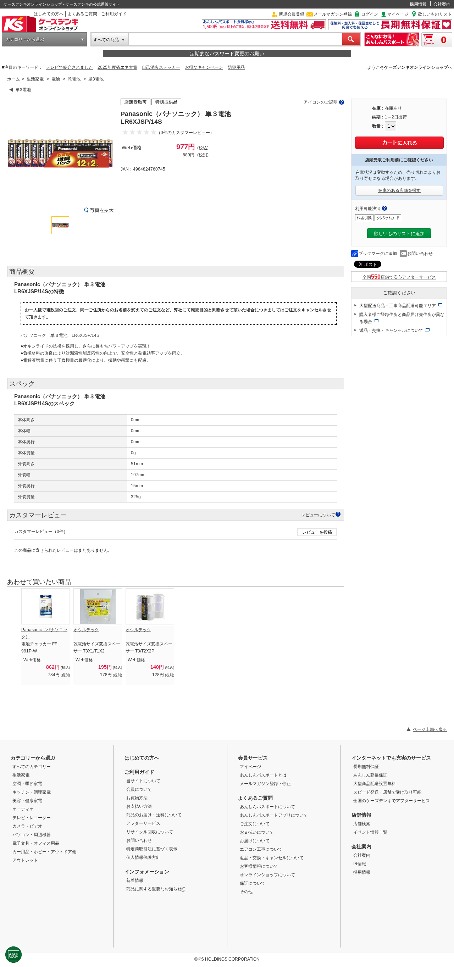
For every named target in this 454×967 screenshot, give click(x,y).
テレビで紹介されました (69, 67)
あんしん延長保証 (370, 775)
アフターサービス (143, 823)
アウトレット (25, 860)
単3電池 (96, 79)
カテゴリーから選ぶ (25, 39)
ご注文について (255, 823)
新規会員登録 (291, 14)
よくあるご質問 (82, 13)
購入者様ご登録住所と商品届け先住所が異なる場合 (401, 318)
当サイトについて (143, 780)
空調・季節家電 (27, 783)
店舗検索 (361, 823)
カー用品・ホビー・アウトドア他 (44, 851)
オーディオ (23, 809)
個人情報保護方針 (143, 857)
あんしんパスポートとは (263, 775)
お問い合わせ (420, 253)
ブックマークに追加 (378, 253)
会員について (139, 789)
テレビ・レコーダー (31, 817)
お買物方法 (137, 797)
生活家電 (35, 79)
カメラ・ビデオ (27, 826)
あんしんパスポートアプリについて (274, 815)
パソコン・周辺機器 (31, 834)
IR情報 (359, 863)
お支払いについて (257, 832)
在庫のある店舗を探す (399, 190)
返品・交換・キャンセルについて (391, 330)
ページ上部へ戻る (430, 729)
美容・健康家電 (27, 800)
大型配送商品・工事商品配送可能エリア (397, 305)
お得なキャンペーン (204, 67)
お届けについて (255, 840)
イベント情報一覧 (370, 832)
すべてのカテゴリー (31, 766)
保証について (252, 883)
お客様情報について (259, 866)
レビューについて (318, 514)
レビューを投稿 (317, 532)
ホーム (13, 79)
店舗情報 (361, 815)
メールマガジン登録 (333, 14)
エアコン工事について (261, 849)
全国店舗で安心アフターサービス (399, 277)
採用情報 (418, 4)
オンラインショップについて (267, 874)
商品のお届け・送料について (154, 814)
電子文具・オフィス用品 (35, 843)
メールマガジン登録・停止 (265, 783)
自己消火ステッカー (161, 67)
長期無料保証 (366, 766)
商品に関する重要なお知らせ (154, 889)
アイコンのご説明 (321, 102)
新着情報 (134, 880)
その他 (246, 891)
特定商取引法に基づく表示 (151, 848)
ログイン (369, 14)
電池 (55, 79)
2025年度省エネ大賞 (117, 67)
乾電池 (74, 79)
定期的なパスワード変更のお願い (227, 53)
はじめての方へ (48, 13)
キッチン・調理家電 (31, 792)
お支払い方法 (139, 806)
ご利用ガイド (114, 13)
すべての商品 (106, 39)
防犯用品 (236, 67)
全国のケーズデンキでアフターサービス (391, 800)
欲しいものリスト (435, 14)
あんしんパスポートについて (267, 806)
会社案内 (441, 4)
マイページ (398, 14)
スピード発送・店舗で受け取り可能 (387, 792)
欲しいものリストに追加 (399, 233)
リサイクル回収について (149, 831)
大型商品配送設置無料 (374, 783)
